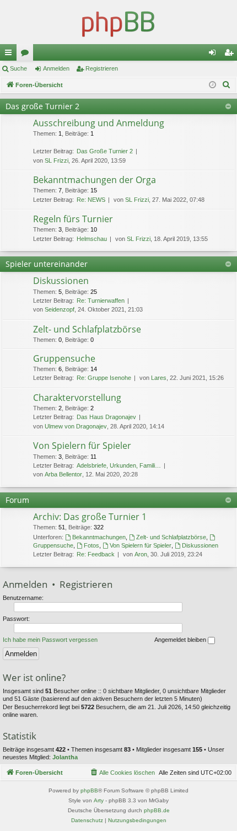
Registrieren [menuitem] (231, 55)
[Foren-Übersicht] (118, 22)
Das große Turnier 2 (42, 106)
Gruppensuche (64, 358)
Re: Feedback (96, 554)
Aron (140, 554)
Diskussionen (61, 281)
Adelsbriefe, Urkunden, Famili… (119, 465)
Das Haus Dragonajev (106, 417)
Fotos (91, 545)
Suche (18, 68)
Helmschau (92, 238)
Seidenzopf (59, 309)
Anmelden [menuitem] (214, 55)
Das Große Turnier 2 (105, 151)
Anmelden (56, 68)
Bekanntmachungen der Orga (94, 180)
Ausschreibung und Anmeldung (98, 123)
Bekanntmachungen (99, 537)
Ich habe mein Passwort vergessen (50, 639)
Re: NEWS (91, 199)
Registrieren (101, 68)
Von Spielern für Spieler (82, 445)
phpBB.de (157, 810)
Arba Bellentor (63, 474)
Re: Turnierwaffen (101, 300)
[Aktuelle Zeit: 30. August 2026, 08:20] (212, 85)
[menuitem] (226, 85)
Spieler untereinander (47, 264)
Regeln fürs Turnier (73, 219)
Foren (27, 55)
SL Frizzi (56, 160)
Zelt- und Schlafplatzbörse (87, 329)
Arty (99, 800)
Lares (158, 377)
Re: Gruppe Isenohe (104, 377)
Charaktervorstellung (77, 398)
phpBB (89, 790)
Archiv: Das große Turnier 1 (90, 517)
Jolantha (65, 757)
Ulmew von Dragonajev (76, 426)
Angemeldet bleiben (181, 639)
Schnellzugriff (10, 55)
